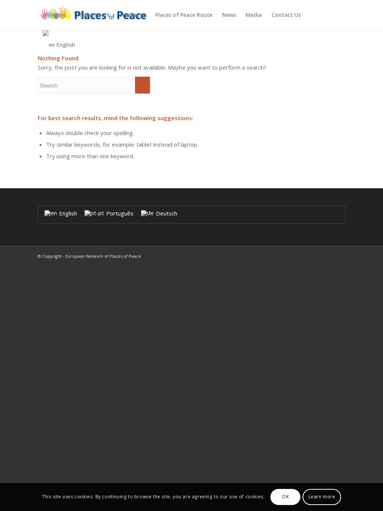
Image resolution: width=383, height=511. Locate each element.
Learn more (322, 496)
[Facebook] (339, 255)
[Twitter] (328, 255)
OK (285, 496)
